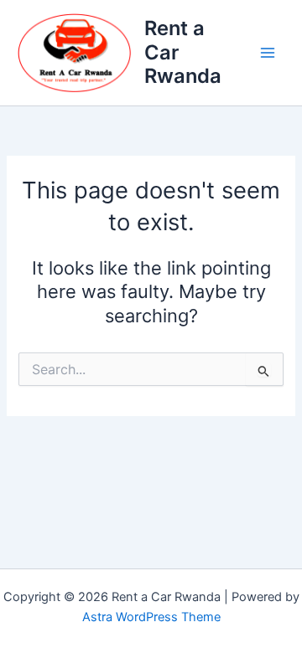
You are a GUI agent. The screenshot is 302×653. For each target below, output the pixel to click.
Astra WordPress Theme (151, 617)
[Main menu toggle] (267, 52)
